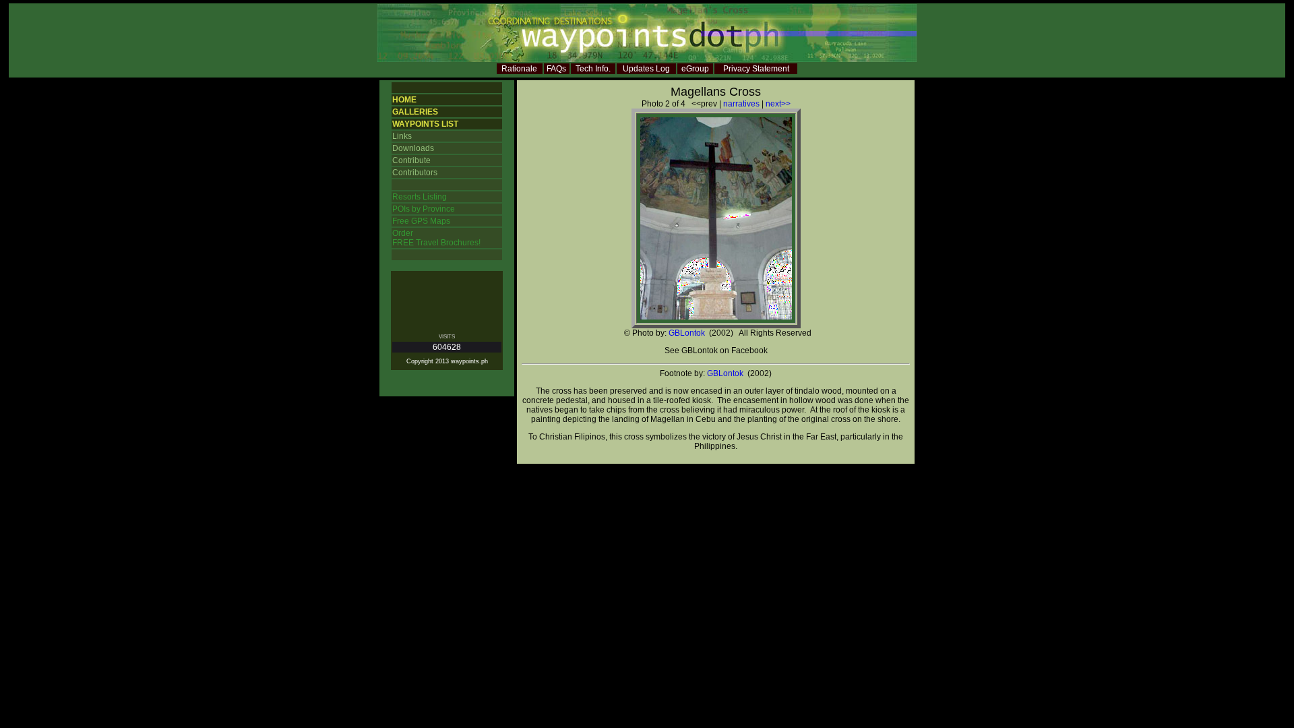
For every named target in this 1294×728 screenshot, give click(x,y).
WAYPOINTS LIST (425, 124)
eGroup (695, 68)
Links (402, 136)
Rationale (519, 68)
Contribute (411, 160)
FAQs (556, 68)
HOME (404, 99)
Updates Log (646, 68)
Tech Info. (593, 68)
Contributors (414, 172)
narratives (741, 104)
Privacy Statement (756, 68)
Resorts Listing (419, 197)
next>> (778, 104)
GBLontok (687, 333)
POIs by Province (423, 209)
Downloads (413, 148)
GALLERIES (415, 112)
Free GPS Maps (421, 221)
